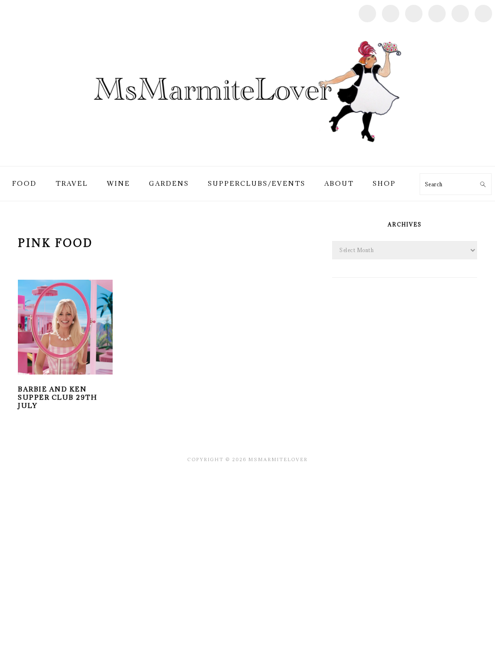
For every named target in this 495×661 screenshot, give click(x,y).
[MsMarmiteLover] (247, 154)
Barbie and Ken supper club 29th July (57, 397)
